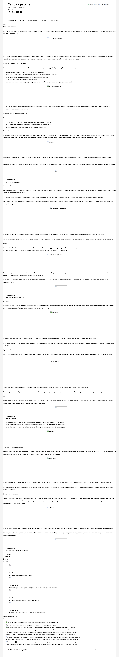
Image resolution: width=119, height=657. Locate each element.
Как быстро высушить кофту (15, 297)
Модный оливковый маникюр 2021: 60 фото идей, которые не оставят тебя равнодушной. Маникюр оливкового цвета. (42, 639)
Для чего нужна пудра (13, 182)
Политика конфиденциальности (103, 649)
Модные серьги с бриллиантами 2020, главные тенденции (27, 613)
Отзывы (22, 20)
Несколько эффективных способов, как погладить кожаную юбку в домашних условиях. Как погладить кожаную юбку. (42, 644)
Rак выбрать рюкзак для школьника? (17, 550)
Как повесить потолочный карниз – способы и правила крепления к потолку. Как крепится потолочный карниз (40, 630)
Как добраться (54, 20)
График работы (12, 20)
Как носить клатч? (11, 418)
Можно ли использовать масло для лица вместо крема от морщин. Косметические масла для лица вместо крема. (40, 634)
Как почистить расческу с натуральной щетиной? (24, 600)
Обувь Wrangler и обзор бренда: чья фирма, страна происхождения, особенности (33, 588)
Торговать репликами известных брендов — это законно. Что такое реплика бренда (31, 625)
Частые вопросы (32, 20)
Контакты (43, 20)
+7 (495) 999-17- (15, 12)
